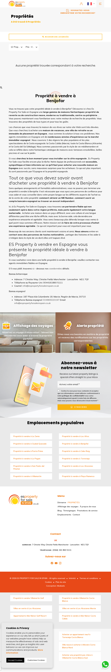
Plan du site (61, 582)
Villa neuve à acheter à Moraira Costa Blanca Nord (78, 646)
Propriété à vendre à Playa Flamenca (78, 476)
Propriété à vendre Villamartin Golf (28, 598)
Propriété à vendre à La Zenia (26, 436)
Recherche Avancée (56, 37)
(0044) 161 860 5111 (55, 550)
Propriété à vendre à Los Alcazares (77, 466)
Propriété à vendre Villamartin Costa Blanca (78, 599)
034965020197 (51, 300)
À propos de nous (88, 506)
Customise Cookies (36, 660)
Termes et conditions (88, 578)
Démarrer (62, 502)
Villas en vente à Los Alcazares (27, 608)
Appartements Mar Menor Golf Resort (30, 616)
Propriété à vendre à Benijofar (75, 444)
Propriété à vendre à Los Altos (75, 436)
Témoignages (69, 510)
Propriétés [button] (74, 502)
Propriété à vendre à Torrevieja (76, 458)
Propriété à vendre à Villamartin (27, 476)
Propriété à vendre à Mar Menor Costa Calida (79, 617)
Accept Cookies (15, 660)
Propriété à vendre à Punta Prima (28, 451)
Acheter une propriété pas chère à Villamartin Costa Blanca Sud (77, 656)
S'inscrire (80, 407)
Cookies (48, 582)
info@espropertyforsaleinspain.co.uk (40, 285)
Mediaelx (61, 586)
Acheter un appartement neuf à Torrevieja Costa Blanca (76, 636)
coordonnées (55, 268)
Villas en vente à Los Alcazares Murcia (79, 608)
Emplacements (64, 514)
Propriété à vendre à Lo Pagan (26, 458)
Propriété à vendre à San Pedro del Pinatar (28, 467)
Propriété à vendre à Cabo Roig (76, 451)
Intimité (72, 578)
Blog (60, 510)
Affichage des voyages (68, 506)
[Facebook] (51, 563)
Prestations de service (87, 510)
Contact (76, 514)
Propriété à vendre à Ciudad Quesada (29, 444)
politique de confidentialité (73, 396)
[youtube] (55, 563)
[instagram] (59, 563)
